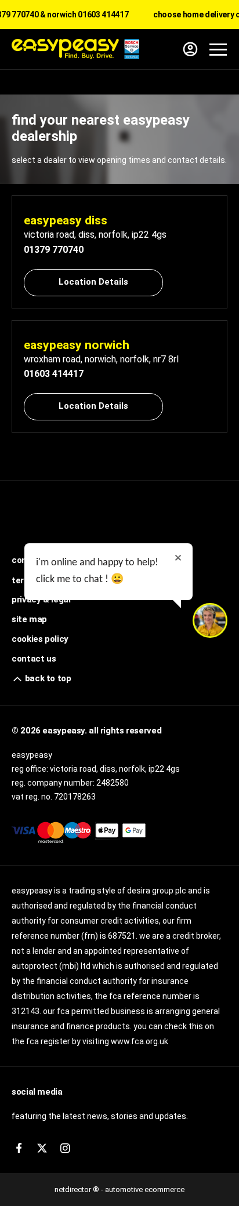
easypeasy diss (65, 220)
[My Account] (190, 49)
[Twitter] (42, 1148)
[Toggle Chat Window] (210, 620)
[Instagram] (65, 1148)
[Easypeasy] (75, 49)
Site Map (29, 619)
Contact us (34, 658)
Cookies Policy (40, 639)
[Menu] (218, 49)
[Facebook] (19, 1148)
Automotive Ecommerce (144, 1189)
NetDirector (74, 1189)
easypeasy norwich (76, 345)
